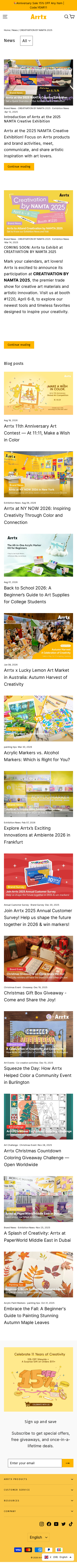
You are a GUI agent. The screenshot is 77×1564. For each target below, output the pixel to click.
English (36, 1537)
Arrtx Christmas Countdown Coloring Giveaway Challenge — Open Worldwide (36, 1157)
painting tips (10, 747)
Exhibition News (60, 108)
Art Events (9, 1062)
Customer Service (17, 1490)
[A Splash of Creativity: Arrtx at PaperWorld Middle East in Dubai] (38, 1199)
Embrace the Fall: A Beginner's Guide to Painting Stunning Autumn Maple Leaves (35, 1315)
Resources (12, 1500)
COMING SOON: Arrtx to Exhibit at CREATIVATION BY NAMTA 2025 (33, 249)
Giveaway (28, 987)
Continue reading (19, 166)
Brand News (10, 108)
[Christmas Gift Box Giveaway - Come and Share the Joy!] (38, 959)
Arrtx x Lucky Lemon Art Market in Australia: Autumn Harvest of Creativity (36, 677)
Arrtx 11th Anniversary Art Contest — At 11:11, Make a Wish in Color (37, 432)
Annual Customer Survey (16, 904)
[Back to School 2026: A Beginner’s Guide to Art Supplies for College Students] (38, 555)
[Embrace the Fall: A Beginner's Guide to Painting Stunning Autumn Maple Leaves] (38, 1274)
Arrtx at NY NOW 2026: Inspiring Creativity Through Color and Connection (37, 515)
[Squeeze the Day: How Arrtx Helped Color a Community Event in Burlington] (38, 1034)
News (15, 30)
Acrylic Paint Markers (14, 1303)
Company (10, 1511)
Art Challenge (11, 1145)
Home (7, 30)
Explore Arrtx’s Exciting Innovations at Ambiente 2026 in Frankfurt (37, 835)
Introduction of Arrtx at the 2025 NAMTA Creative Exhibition (32, 119)
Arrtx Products (15, 1479)
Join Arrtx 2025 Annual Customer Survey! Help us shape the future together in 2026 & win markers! (38, 917)
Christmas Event (12, 987)
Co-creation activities (27, 1062)
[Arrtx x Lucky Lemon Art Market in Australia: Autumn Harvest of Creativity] (38, 636)
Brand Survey (37, 904)
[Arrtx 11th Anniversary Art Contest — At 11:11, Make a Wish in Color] (38, 393)
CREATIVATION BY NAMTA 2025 (34, 108)
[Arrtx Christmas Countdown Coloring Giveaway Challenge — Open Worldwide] (38, 1117)
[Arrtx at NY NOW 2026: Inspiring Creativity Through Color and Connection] (38, 474)
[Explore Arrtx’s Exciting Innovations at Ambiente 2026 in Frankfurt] (38, 794)
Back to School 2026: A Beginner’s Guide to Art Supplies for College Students (36, 594)
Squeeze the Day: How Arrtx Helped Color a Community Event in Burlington (37, 1075)
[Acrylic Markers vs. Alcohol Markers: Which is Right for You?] (38, 718)
